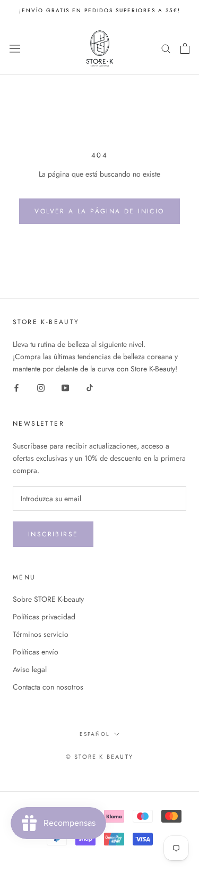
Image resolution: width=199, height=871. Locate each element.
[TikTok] (89, 387)
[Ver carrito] (184, 48)
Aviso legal (30, 669)
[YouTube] (65, 387)
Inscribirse (53, 534)
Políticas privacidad (44, 616)
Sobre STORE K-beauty (48, 599)
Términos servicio (40, 634)
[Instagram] (41, 387)
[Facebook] (16, 387)
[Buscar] (166, 48)
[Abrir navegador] (15, 48)
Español (95, 734)
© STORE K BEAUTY (99, 756)
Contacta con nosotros (48, 687)
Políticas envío (35, 651)
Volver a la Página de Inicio (99, 211)
